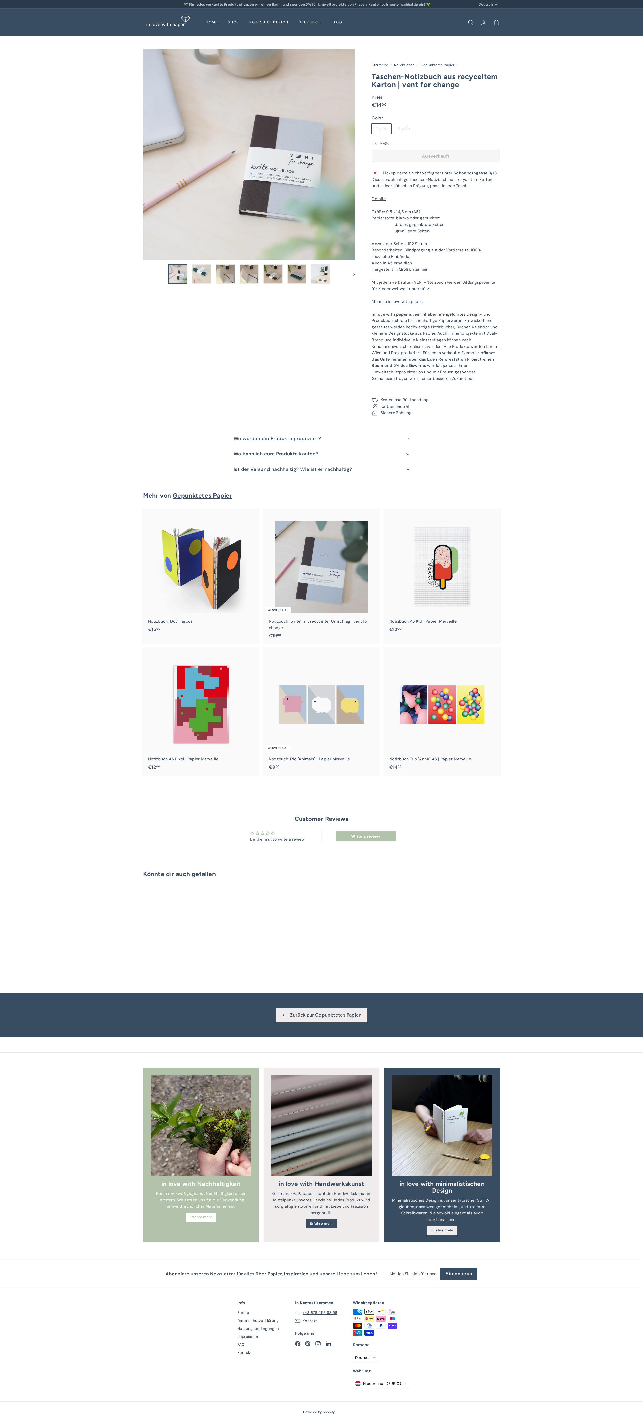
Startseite (380, 65)
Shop (233, 22)
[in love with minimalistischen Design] (442, 1125)
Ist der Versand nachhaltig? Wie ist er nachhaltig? (293, 469)
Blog (336, 22)
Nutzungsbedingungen (258, 1328)
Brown (406, 130)
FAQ (241, 1344)
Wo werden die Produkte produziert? (277, 438)
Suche (243, 1312)
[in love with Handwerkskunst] (321, 1125)
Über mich (310, 22)
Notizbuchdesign (269, 22)
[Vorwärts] (352, 274)
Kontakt (244, 1352)
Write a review (365, 836)
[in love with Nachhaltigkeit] (201, 1125)
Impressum (247, 1336)
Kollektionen (405, 65)
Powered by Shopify (319, 1412)
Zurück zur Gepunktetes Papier (325, 1015)
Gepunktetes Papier (437, 65)
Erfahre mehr (200, 1217)
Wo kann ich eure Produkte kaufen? (276, 454)
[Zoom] (249, 154)
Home (212, 22)
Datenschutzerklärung (258, 1320)
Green (383, 130)
